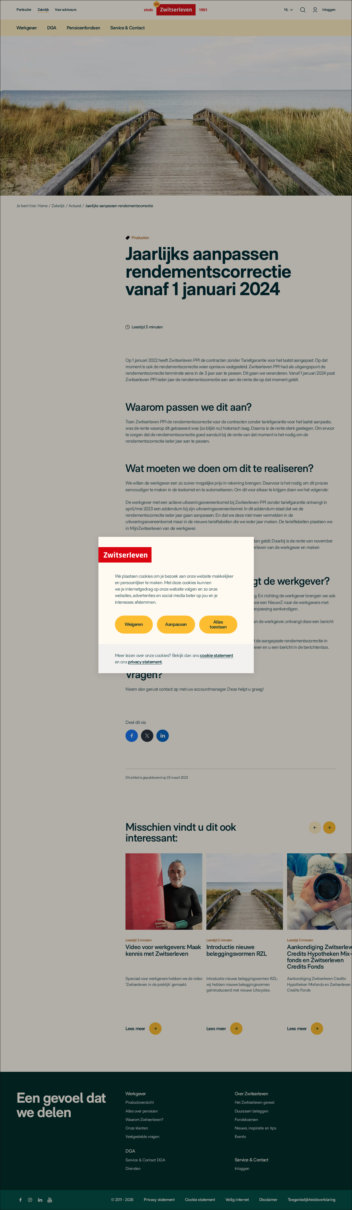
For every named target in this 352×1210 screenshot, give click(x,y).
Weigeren (134, 624)
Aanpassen (176, 624)
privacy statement (145, 661)
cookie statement (216, 655)
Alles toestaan (218, 624)
